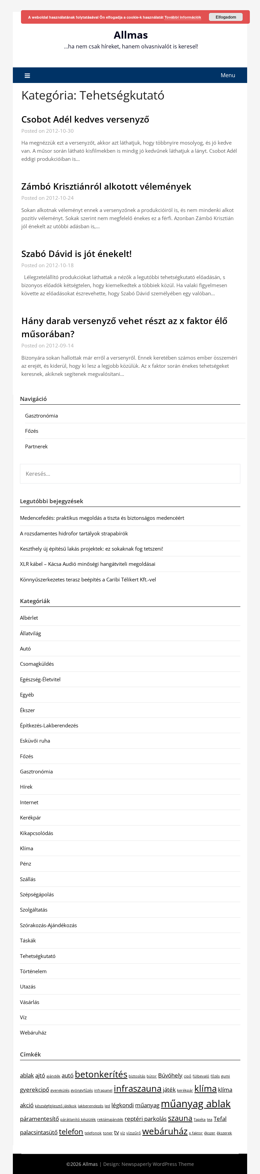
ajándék (53, 1076)
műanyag (147, 1105)
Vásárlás (29, 1002)
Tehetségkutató (38, 956)
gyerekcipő (34, 1089)
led (107, 1106)
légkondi (122, 1105)
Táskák (28, 940)
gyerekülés (59, 1090)
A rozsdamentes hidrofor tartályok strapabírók (74, 533)
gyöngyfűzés (82, 1090)
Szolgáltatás (33, 909)
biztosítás (137, 1076)
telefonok (93, 1133)
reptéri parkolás (146, 1119)
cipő (187, 1076)
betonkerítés (101, 1074)
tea (209, 1119)
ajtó (40, 1075)
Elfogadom (226, 17)
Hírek (26, 786)
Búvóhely (170, 1075)
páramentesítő (39, 1119)
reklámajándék (110, 1119)
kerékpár (185, 1090)
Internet (29, 802)
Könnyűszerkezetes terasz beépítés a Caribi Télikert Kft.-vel (88, 579)
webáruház (165, 1131)
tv (116, 1132)
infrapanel (103, 1090)
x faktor (196, 1133)
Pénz (25, 863)
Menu (228, 75)
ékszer (209, 1133)
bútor (152, 1076)
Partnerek (36, 446)
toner (108, 1133)
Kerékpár (30, 817)
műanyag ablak (196, 1103)
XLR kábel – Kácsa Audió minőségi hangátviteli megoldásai (87, 563)
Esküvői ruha (35, 740)
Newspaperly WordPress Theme (158, 1164)
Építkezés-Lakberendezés (49, 725)
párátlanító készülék (78, 1119)
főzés (215, 1076)
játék (169, 1089)
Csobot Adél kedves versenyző (85, 119)
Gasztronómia (41, 415)
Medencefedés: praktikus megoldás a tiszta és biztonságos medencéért (102, 517)
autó (67, 1075)
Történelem (33, 971)
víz (122, 1133)
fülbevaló (201, 1076)
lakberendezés (90, 1106)
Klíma (26, 848)
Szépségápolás (37, 894)
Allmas (131, 35)
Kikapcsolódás (36, 833)
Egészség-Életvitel (40, 679)
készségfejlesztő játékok (56, 1106)
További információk (183, 17)
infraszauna (137, 1088)
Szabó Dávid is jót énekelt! (76, 254)
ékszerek (224, 1133)
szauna (180, 1118)
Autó (25, 648)
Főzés (31, 430)
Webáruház (33, 1032)
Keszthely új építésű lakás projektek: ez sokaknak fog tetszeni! (91, 548)
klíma (205, 1088)
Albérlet (29, 617)
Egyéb (27, 694)
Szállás (28, 879)
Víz (23, 1017)
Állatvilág (30, 633)
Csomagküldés (37, 663)
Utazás (28, 986)
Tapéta (199, 1119)
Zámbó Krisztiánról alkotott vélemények (106, 186)
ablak (27, 1075)
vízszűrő (133, 1133)
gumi (225, 1076)
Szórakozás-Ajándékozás (48, 925)
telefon (71, 1131)
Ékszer (27, 710)
